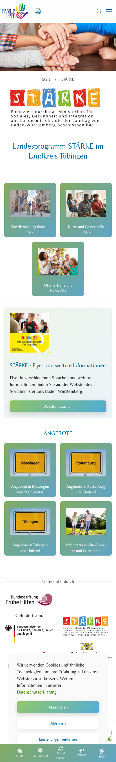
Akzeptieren (58, 707)
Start (19, 755)
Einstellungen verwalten (58, 739)
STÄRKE (81, 755)
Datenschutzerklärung (37, 692)
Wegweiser (40, 756)
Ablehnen (58, 723)
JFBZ (102, 756)
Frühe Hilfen (60, 755)
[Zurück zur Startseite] (15, 11)
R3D (108, 739)
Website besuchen (58, 406)
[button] (99, 11)
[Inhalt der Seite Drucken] (37, 10)
